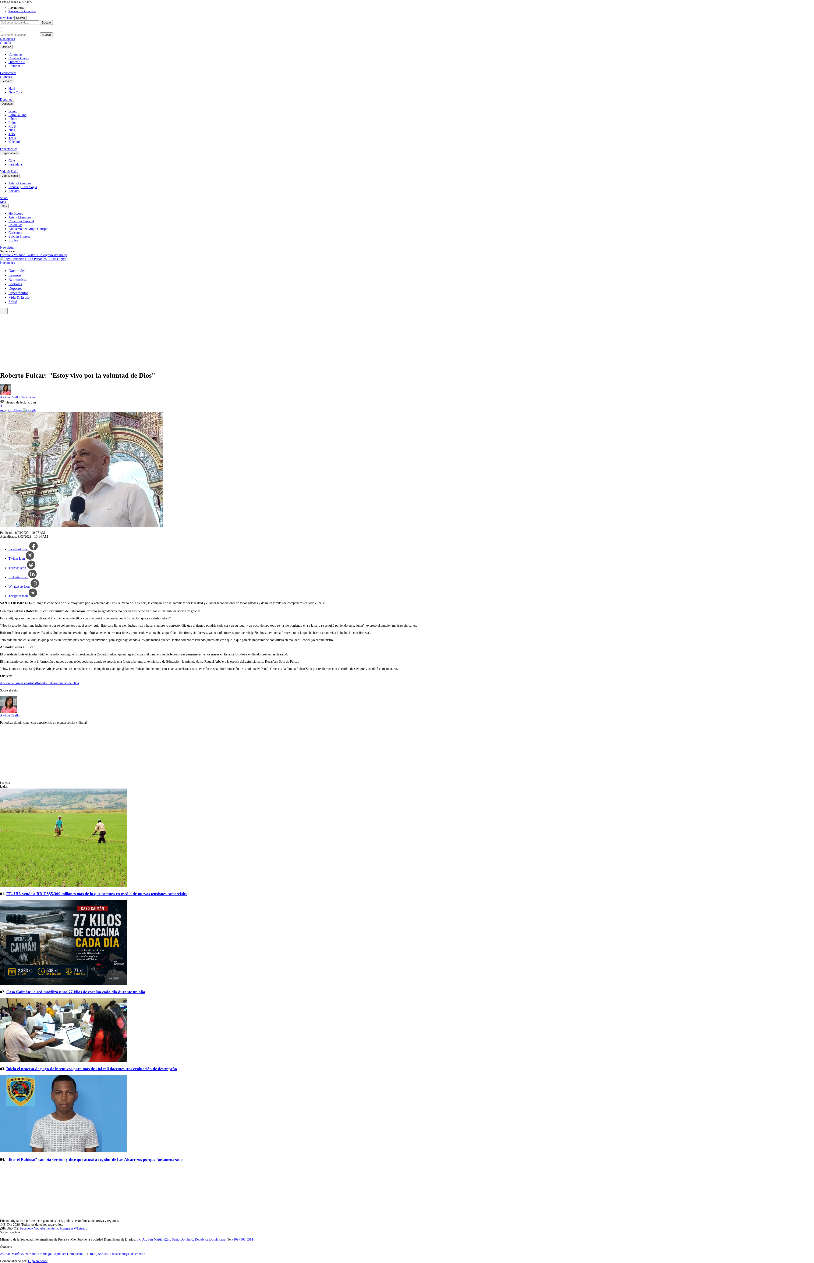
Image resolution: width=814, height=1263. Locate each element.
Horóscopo (15, 213)
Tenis (12, 138)
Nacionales (7, 39)
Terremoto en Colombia (22, 11)
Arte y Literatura (19, 183)
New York (15, 92)
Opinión (5, 43)
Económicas (8, 73)
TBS (11, 134)
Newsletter (7, 247)
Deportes (6, 99)
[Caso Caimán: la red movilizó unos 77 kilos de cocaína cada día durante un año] (407, 943)
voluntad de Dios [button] (67, 683)
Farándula (15, 164)
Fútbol (12, 119)
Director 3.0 (16, 62)
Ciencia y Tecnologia (22, 187)
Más (3, 202)
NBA (12, 130)
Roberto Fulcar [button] (46, 683)
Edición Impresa (19, 236)
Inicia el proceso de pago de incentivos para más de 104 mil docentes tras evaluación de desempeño (91, 1069)
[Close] (1, 31)
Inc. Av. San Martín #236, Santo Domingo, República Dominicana (181, 1239)
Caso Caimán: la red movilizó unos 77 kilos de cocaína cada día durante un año (75, 992)
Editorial (14, 66)
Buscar (46, 22)
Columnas (15, 54)
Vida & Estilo (9, 171)
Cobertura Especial (21, 221)
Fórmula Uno (17, 115)
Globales (6, 77)
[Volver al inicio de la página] (4, 311)
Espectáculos (8, 149)
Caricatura (15, 232)
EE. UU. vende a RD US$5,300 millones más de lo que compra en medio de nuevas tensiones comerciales (96, 894)
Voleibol (14, 141)
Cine (11, 160)
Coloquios (15, 225)
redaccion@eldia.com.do (128, 1254)
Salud (4, 198)
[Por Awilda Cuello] (5, 393)
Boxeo (12, 111)
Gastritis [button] (30, 683)
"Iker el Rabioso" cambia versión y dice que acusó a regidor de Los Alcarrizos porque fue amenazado (94, 1159)
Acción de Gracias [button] (12, 683)
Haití (11, 88)
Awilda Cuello (10, 397)
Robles (13, 240)
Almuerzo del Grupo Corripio (28, 229)
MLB (12, 126)
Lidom (12, 122)
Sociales (14, 191)
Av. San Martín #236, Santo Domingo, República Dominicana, (42, 1254)
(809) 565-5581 (242, 1239)
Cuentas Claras (18, 58)
